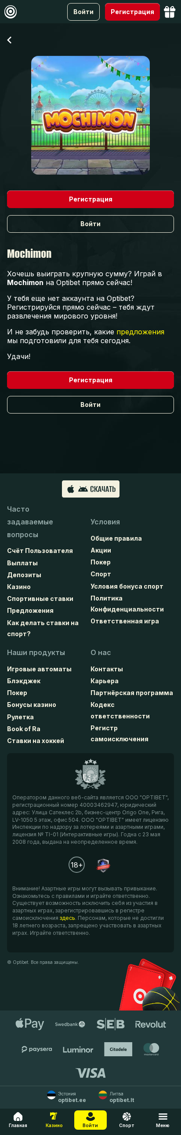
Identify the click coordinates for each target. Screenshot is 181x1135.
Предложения (30, 610)
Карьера (104, 681)
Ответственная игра (124, 621)
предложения (140, 331)
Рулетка (20, 717)
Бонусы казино (31, 704)
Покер (100, 562)
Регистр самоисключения (119, 733)
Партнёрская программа (131, 692)
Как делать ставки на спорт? (43, 628)
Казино (19, 586)
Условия (105, 521)
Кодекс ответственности (120, 710)
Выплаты (22, 563)
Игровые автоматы (39, 669)
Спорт (100, 574)
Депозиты (24, 574)
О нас (100, 652)
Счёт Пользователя (40, 550)
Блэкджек (23, 681)
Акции (100, 550)
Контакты (106, 669)
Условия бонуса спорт (126, 586)
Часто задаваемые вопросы (30, 522)
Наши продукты (36, 652)
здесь (67, 918)
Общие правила (116, 538)
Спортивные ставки (40, 598)
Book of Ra (23, 728)
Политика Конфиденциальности (127, 603)
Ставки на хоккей (35, 740)
